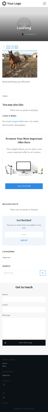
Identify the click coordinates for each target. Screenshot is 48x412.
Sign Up (24, 240)
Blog (4, 366)
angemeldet (18, 121)
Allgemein (6, 257)
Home (4, 363)
